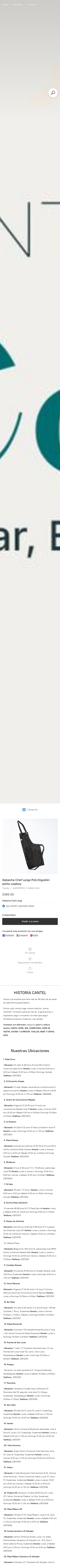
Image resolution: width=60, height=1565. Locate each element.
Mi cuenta (30, 952)
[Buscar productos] (53, 92)
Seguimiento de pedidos (30, 962)
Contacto (32, 4)
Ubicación (18, 4)
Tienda (5, 888)
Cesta (30, 972)
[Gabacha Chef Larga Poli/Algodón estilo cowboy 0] (30, 846)
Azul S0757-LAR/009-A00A (20, 906)
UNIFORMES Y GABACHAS (26, 888)
